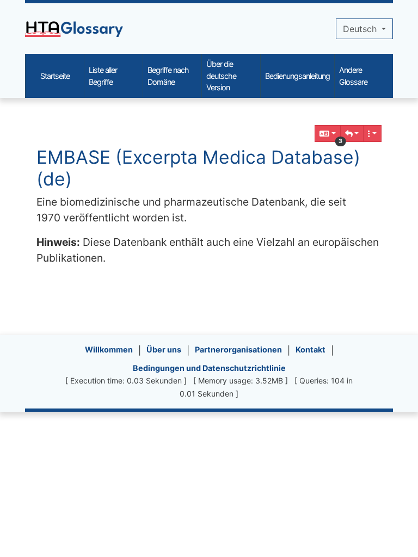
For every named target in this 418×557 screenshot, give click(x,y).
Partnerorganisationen (238, 349)
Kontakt (310, 349)
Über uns (163, 349)
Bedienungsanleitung (297, 76)
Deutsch (361, 28)
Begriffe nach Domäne (168, 75)
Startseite (55, 76)
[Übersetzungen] (328, 133)
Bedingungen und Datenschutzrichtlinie (209, 368)
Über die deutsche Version (221, 75)
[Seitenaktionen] (372, 133)
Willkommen (109, 349)
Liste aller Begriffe (103, 75)
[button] (352, 133)
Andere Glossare (353, 75)
